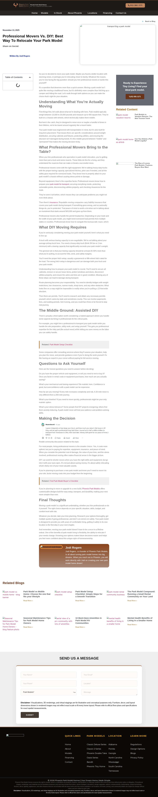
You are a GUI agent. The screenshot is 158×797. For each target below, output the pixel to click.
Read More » (28, 601)
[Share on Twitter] (27, 45)
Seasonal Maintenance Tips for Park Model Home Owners (37, 620)
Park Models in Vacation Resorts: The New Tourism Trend (143, 116)
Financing (107, 13)
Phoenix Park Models (91, 489)
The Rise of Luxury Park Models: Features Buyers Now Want (143, 165)
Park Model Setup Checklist (61, 345)
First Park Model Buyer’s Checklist (64, 481)
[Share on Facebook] (22, 45)
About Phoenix (75, 13)
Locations (92, 13)
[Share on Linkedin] (32, 45)
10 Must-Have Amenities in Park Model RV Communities (88, 620)
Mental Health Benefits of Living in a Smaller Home (139, 619)
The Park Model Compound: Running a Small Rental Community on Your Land (141, 594)
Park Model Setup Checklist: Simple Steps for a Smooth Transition (88, 594)
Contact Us (121, 13)
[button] (30, 77)
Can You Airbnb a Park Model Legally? (143, 140)
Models (44, 13)
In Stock (58, 13)
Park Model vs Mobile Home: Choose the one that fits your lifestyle (36, 594)
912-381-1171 (135, 97)
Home (35, 13)
